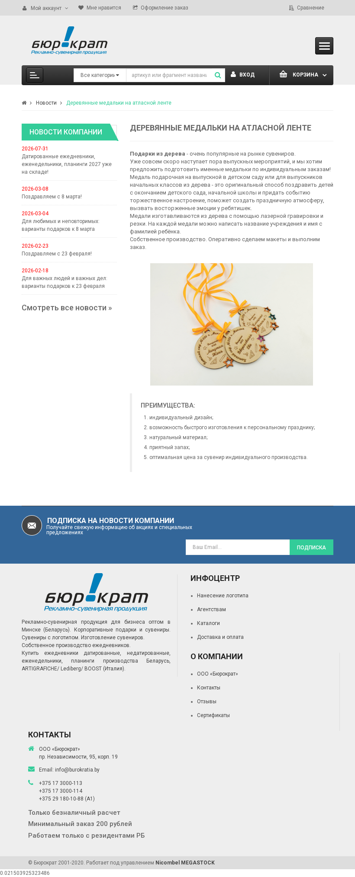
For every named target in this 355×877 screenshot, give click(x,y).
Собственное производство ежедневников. (76, 645)
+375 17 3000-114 (60, 791)
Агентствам (211, 609)
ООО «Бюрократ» (217, 674)
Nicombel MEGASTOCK (185, 863)
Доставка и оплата (220, 637)
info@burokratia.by (77, 770)
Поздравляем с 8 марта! (52, 197)
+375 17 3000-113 (60, 783)
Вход (246, 75)
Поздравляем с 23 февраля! (57, 254)
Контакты (208, 688)
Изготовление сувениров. (113, 638)
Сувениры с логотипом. (51, 638)
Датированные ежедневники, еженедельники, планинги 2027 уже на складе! (67, 164)
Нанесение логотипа (222, 596)
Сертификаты (213, 715)
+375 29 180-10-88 (62, 799)
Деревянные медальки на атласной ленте (118, 103)
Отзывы (206, 701)
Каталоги (208, 623)
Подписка (311, 548)
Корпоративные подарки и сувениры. (122, 630)
